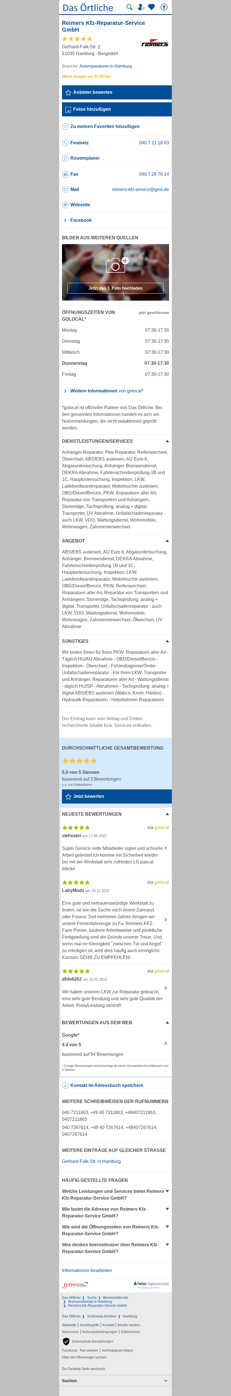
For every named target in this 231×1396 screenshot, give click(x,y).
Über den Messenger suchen (84, 1357)
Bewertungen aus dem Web (97, 1022)
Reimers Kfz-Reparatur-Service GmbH (97, 1306)
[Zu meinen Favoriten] (152, 7)
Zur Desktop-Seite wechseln (83, 1369)
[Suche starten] (129, 7)
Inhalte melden (128, 1325)
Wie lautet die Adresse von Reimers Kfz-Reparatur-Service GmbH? (104, 1212)
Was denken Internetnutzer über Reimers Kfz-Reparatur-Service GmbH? (110, 1248)
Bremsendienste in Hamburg (90, 1302)
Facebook (81, 220)
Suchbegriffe (89, 1325)
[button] (87, 1341)
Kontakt (108, 1325)
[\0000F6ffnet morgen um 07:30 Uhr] (86, 76)
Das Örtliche (71, 1298)
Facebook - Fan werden (80, 1350)
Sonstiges (75, 641)
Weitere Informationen (106, 390)
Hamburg (130, 1316)
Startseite (69, 1325)
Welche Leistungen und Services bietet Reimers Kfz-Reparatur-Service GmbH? (113, 1194)
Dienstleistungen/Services (97, 441)
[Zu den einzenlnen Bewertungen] (77, 41)
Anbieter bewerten (92, 92)
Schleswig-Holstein (102, 1316)
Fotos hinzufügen (92, 109)
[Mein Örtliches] (142, 7)
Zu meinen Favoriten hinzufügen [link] (105, 126)
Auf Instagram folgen (117, 1350)
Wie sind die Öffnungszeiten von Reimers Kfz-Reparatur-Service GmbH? (110, 1230)
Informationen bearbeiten (87, 1270)
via (158, 827)
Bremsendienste (115, 1298)
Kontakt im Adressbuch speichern (106, 1085)
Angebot (73, 541)
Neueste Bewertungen (92, 814)
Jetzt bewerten (88, 796)
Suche (92, 1298)
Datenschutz (130, 1332)
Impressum (70, 1332)
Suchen (69, 1380)
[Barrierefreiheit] (165, 7)
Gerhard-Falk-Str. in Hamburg (91, 1161)
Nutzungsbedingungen (99, 1332)
